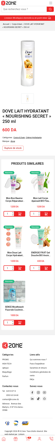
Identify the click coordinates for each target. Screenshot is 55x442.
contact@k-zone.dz (10, 399)
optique (5, 368)
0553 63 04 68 (12, 395)
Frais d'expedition (37, 364)
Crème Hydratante (34, 137)
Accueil (6, 24)
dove (13, 141)
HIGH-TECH (6, 364)
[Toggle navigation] (51, 3)
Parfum (5, 376)
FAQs (32, 379)
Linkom (21, 434)
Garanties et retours (38, 368)
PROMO (5, 360)
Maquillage (7, 372)
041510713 (11, 391)
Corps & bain (17, 24)
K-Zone (23, 431)
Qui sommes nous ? (38, 360)
